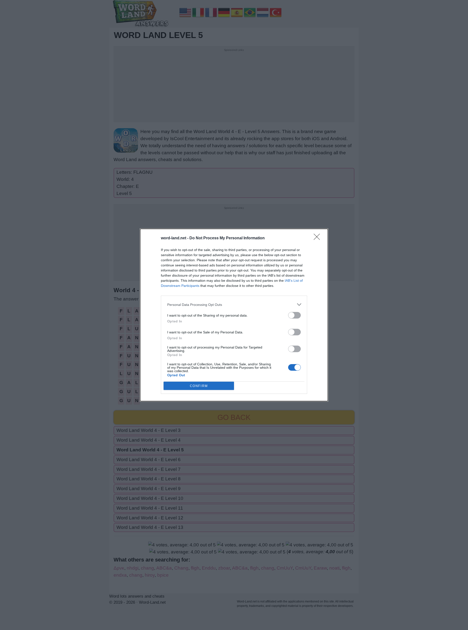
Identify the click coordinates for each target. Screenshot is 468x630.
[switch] (294, 315)
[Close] (318, 238)
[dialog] (234, 315)
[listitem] (234, 304)
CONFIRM (199, 386)
